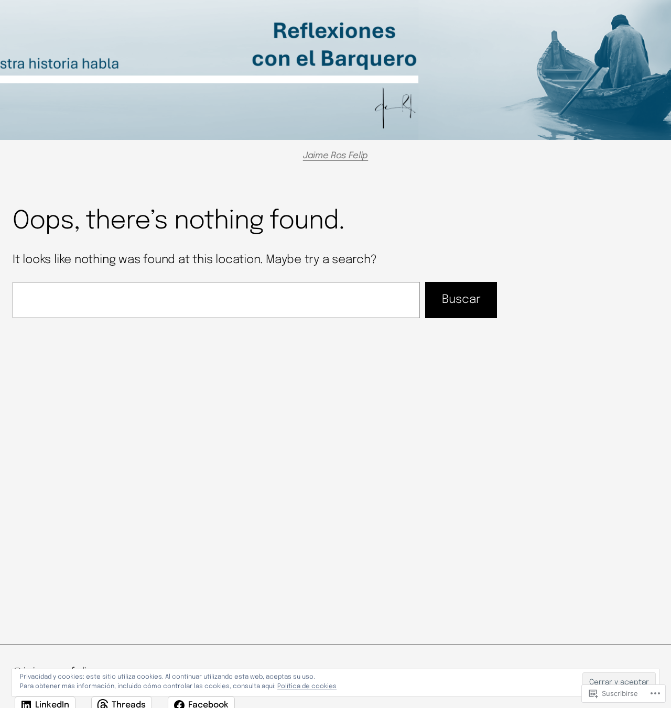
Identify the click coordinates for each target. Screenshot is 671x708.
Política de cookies (307, 686)
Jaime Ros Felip (335, 155)
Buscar (461, 300)
